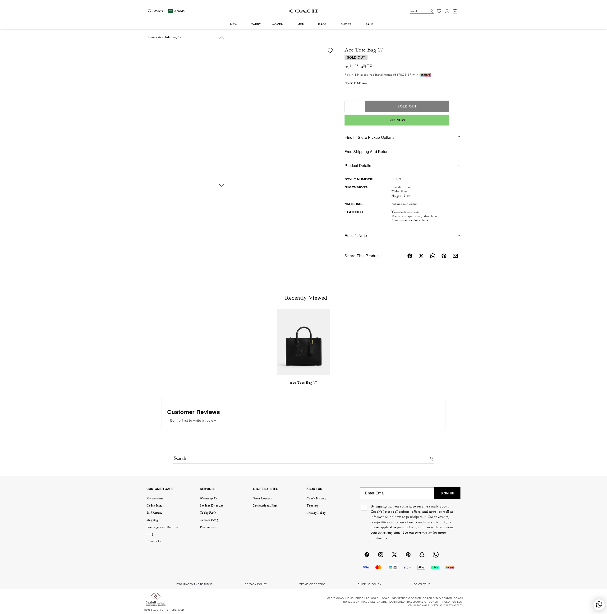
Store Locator (262, 498)
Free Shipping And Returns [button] (368, 151)
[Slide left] (221, 38)
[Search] (431, 11)
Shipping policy (369, 584)
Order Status (155, 505)
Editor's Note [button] (356, 235)
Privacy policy (256, 584)
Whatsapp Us (208, 498)
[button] (235, 24)
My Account (155, 498)
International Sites (265, 505)
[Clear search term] (427, 10)
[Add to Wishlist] (330, 50)
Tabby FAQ (208, 513)
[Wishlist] (439, 11)
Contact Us (154, 541)
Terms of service (312, 584)
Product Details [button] (358, 165)
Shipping (152, 520)
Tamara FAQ (209, 520)
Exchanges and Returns (162, 527)
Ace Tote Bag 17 (303, 382)
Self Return (154, 513)
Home (151, 37)
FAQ (150, 534)
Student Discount (211, 505)
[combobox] (422, 11)
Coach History (316, 498)
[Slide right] (221, 185)
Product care (208, 527)
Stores (157, 11)
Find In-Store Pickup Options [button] (369, 137)
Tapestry (312, 505)
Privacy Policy (316, 513)
